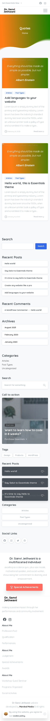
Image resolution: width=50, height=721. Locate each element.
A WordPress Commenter (16, 310)
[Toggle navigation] (45, 10)
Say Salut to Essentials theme (18, 271)
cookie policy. (19, 716)
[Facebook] (40, 3)
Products (19, 455)
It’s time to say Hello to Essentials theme (23, 278)
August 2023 (10, 327)
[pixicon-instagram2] (10, 619)
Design (7, 455)
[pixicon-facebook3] (4, 619)
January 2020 (11, 342)
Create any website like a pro (18, 285)
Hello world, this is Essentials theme (25, 185)
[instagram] (45, 3)
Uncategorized (9, 368)
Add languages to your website (21, 99)
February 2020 (11, 335)
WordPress (33, 455)
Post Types (7, 364)
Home (25, 33)
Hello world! (10, 263)
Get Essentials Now (11, 3)
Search (7, 239)
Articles (5, 361)
